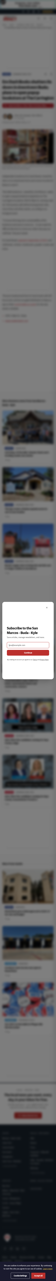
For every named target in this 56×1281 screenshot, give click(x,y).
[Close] (47, 607)
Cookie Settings (20, 1276)
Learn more (47, 1269)
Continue (28, 653)
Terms (35, 659)
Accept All (38, 1276)
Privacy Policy (44, 659)
